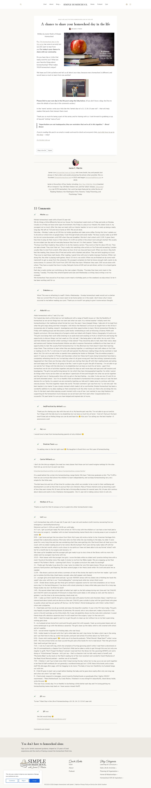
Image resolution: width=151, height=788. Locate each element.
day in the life (42, 150)
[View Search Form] (20, 4)
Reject (23, 781)
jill (41, 696)
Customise (12, 781)
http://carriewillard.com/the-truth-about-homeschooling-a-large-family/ (59, 471)
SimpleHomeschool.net (62, 177)
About (51, 4)
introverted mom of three (65, 172)
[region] (22, 777)
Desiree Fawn (48, 444)
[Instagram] (130, 4)
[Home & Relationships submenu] (116, 774)
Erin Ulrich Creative (101, 784)
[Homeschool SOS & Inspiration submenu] (122, 777)
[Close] (40, 772)
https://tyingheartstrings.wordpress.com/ (51, 719)
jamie (50, 150)
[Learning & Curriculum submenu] (117, 764)
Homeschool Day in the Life (83, 19)
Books (92, 4)
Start (45, 4)
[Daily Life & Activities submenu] (116, 767)
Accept (34, 781)
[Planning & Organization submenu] (118, 771)
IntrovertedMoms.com (93, 177)
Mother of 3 (45, 502)
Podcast (99, 4)
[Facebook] (126, 4)
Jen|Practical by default (53, 406)
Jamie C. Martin (78, 29)
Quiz (106, 4)
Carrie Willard (46, 459)
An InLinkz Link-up (43, 140)
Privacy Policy (84, 784)
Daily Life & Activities (65, 19)
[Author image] (70, 29)
